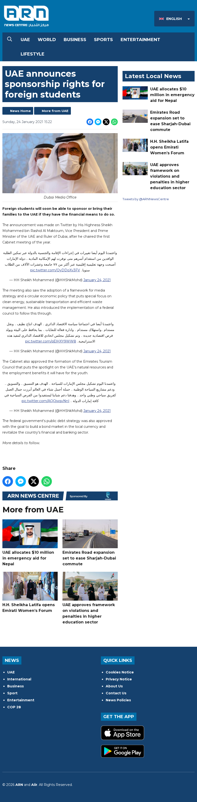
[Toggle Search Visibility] (9, 39)
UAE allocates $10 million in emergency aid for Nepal (28, 558)
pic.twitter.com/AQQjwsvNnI (45, 401)
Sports (103, 39)
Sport (12, 693)
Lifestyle (32, 54)
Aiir (34, 785)
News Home (20, 111)
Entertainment (140, 39)
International (19, 679)
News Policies (118, 700)
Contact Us (116, 693)
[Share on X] (106, 121)
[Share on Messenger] (98, 121)
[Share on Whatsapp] (114, 121)
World (47, 39)
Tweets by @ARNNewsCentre (146, 199)
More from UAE (55, 111)
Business (75, 39)
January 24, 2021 (97, 280)
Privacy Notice (119, 679)
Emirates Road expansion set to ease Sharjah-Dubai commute (89, 558)
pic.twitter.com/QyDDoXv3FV (55, 270)
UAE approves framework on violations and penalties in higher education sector (88, 613)
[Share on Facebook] (89, 121)
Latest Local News (153, 76)
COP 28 (14, 707)
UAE (25, 39)
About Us (114, 686)
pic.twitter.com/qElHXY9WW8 (50, 341)
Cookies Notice (120, 672)
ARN (19, 785)
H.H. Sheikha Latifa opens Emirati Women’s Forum (28, 608)
